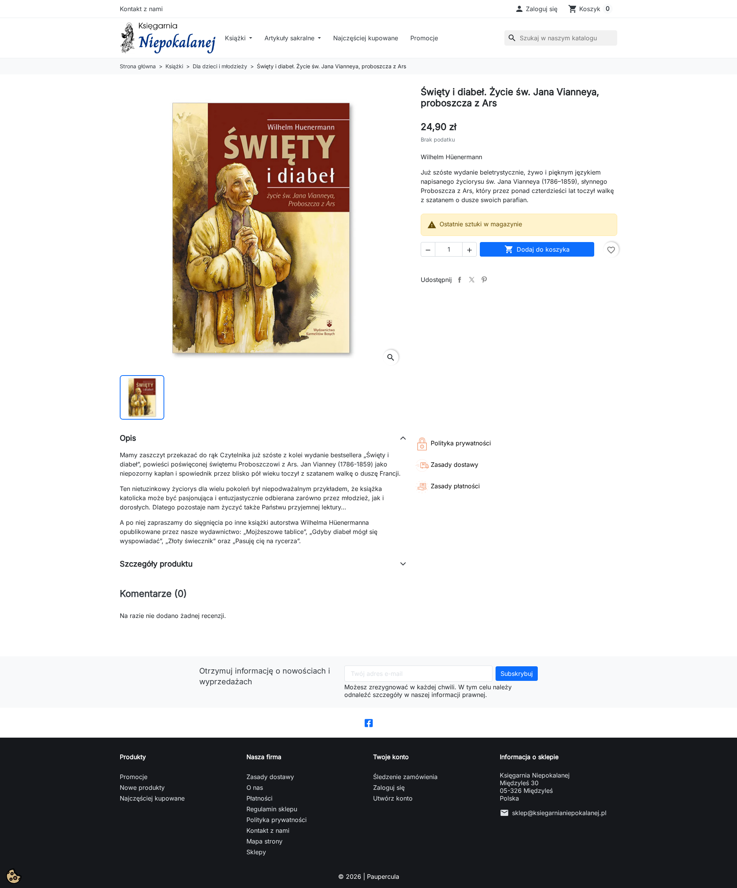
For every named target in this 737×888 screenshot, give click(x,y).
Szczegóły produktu (156, 563)
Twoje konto (391, 757)
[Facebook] (369, 722)
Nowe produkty (142, 787)
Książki (236, 38)
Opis (128, 438)
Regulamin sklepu (271, 809)
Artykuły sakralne (290, 38)
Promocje (424, 38)
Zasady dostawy (270, 777)
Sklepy (256, 852)
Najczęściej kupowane (365, 38)
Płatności (259, 798)
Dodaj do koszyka (537, 249)
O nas (254, 787)
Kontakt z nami (141, 9)
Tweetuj (471, 279)
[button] (536, 9)
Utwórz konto (393, 798)
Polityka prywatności (276, 820)
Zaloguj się (389, 787)
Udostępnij (459, 279)
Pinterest (484, 279)
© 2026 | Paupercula (368, 876)
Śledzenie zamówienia (405, 777)
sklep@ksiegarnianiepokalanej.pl (559, 813)
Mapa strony (264, 841)
